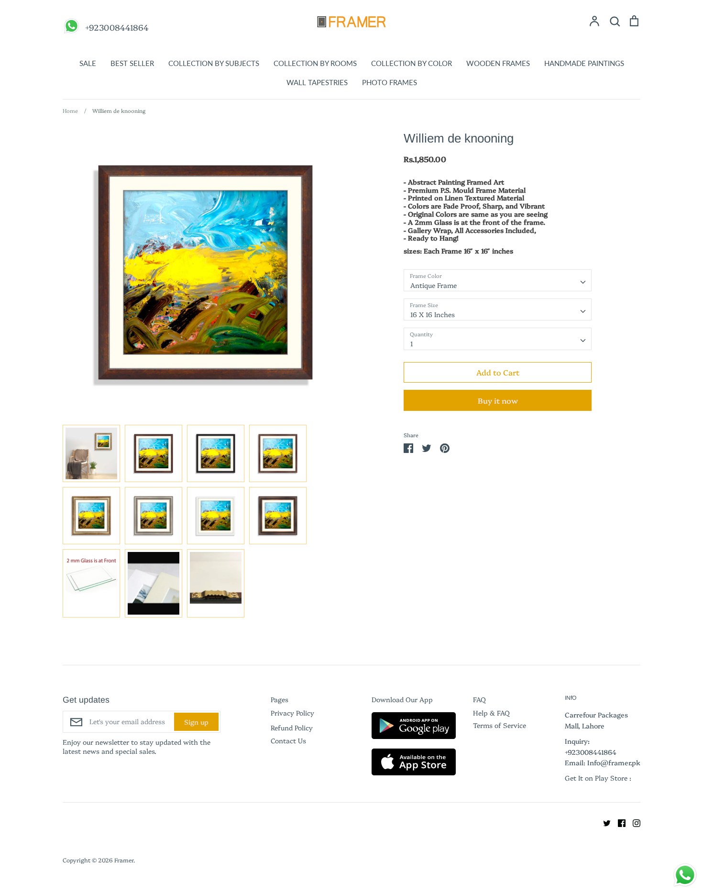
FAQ (479, 699)
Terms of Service (499, 725)
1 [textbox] (411, 343)
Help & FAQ (491, 712)
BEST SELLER (132, 63)
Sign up (196, 722)
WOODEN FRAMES (498, 63)
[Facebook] (618, 822)
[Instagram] (633, 822)
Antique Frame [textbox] (433, 285)
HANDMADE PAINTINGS (584, 63)
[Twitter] (603, 822)
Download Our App (402, 699)
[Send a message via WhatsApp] (685, 875)
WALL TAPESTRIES (317, 82)
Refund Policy (292, 727)
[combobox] (498, 280)
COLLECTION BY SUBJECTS (213, 63)
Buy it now (498, 400)
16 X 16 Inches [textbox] (432, 314)
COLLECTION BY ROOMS (315, 63)
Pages (279, 699)
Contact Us (288, 740)
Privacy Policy (292, 712)
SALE (87, 63)
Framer (123, 860)
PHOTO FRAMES (389, 82)
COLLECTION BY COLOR (411, 63)
